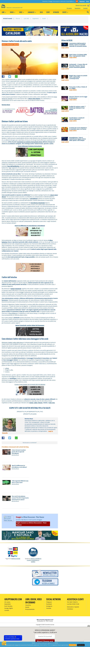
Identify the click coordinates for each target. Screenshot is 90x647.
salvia (35, 403)
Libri (3, 12)
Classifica (28, 605)
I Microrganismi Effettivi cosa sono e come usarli (20, 481)
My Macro (56, 12)
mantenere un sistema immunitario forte (29, 142)
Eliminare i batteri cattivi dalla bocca (12, 342)
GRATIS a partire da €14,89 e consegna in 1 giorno (34, 560)
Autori (44, 18)
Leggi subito (65, 47)
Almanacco (31, 12)
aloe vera (52, 403)
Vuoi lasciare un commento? (29, 442)
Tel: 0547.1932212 (72, 602)
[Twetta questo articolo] (11, 76)
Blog (41, 12)
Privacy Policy (72, 645)
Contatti (85, 8)
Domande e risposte (73, 607)
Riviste (64, 12)
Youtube (48, 608)
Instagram (49, 606)
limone (40, 403)
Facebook (49, 604)
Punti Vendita (8, 606)
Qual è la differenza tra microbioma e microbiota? (19, 466)
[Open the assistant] (4, 643)
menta (31, 403)
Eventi (48, 12)
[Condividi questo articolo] (5, 76)
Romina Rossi (6, 105)
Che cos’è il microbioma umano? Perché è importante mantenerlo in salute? (20, 497)
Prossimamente (29, 609)
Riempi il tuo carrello (81, 5)
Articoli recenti (7, 18)
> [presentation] (30, 38)
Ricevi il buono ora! (45, 641)
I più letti (26, 18)
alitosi (7, 368)
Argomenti (36, 18)
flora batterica (13, 313)
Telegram (49, 602)
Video (20, 12)
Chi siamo (69, 8)
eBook (12, 12)
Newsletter (77, 8)
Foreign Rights (8, 608)
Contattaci (70, 609)
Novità (27, 607)
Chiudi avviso (81, 645)
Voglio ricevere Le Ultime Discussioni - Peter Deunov (31, 524)
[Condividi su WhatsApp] (18, 76)
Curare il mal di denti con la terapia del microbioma (30, 384)
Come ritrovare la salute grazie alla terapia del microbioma (19, 451)
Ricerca (18, 18)
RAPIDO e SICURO (15, 558)
